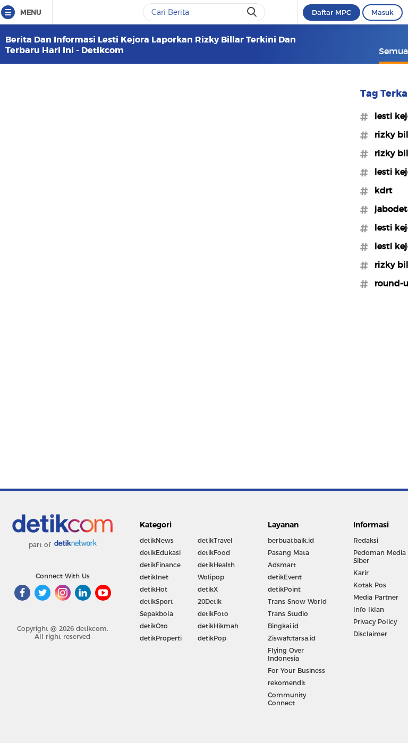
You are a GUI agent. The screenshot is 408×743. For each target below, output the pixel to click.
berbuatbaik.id (291, 540)
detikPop (212, 638)
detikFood (214, 553)
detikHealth (216, 565)
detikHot (153, 589)
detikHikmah (218, 626)
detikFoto (213, 614)
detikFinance (160, 565)
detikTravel (215, 540)
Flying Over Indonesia (286, 654)
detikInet (154, 577)
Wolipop (211, 577)
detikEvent (285, 577)
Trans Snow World (297, 601)
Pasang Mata (288, 553)
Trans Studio (288, 614)
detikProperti (161, 638)
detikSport (156, 601)
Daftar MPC (331, 12)
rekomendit (286, 683)
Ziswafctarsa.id (292, 638)
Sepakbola (156, 614)
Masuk (382, 12)
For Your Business (296, 670)
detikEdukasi (160, 553)
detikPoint (284, 589)
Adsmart (282, 565)
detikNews (157, 540)
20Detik (210, 601)
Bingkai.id (283, 626)
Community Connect (287, 699)
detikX (208, 589)
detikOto (154, 626)
